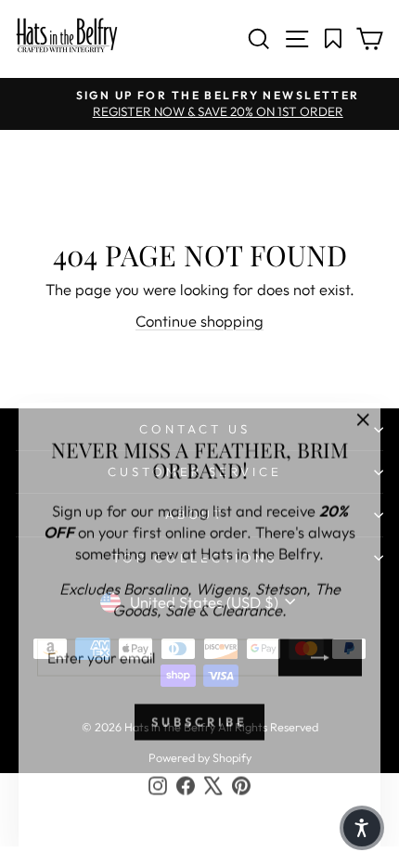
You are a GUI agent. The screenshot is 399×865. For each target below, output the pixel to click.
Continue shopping (199, 320)
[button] (362, 828)
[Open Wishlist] (333, 39)
